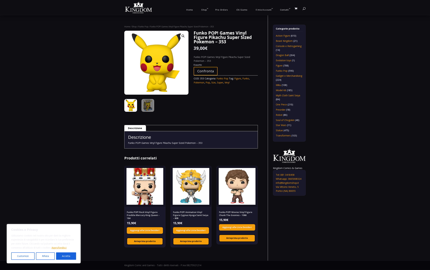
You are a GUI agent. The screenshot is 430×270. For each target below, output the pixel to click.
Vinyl (227, 82)
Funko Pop (143, 26)
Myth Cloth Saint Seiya (288, 95)
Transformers (283, 135)
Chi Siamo (241, 9)
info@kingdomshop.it (287, 182)
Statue (279, 130)
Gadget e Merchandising (289, 75)
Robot (279, 114)
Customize (23, 256)
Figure (237, 78)
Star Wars (281, 125)
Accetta (66, 256)
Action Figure (283, 35)
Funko (245, 78)
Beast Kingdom (284, 40)
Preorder (280, 109)
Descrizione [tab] (135, 128)
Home (189, 9)
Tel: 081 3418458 (285, 174)
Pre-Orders (221, 9)
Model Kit (281, 90)
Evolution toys (283, 60)
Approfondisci (59, 247)
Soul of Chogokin (285, 120)
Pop (208, 82)
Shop (204, 9)
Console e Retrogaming (289, 46)
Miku (278, 85)
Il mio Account (263, 9)
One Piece (281, 104)
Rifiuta (45, 256)
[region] (44, 243)
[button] (183, 36)
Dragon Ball (282, 55)
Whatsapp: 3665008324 (288, 178)
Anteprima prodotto (145, 241)
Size (213, 82)
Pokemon (199, 82)
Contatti (284, 9)
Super (220, 82)
